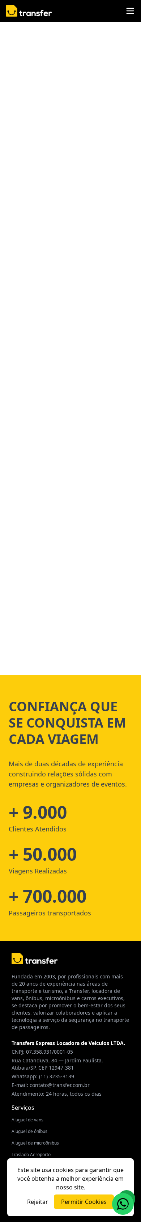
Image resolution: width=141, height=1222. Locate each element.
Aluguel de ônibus (29, 1131)
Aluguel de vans (27, 1120)
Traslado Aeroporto (31, 1154)
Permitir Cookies (84, 1202)
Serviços (23, 1108)
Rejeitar (37, 1202)
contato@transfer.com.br (60, 1085)
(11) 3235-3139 (56, 1076)
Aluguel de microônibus (35, 1143)
